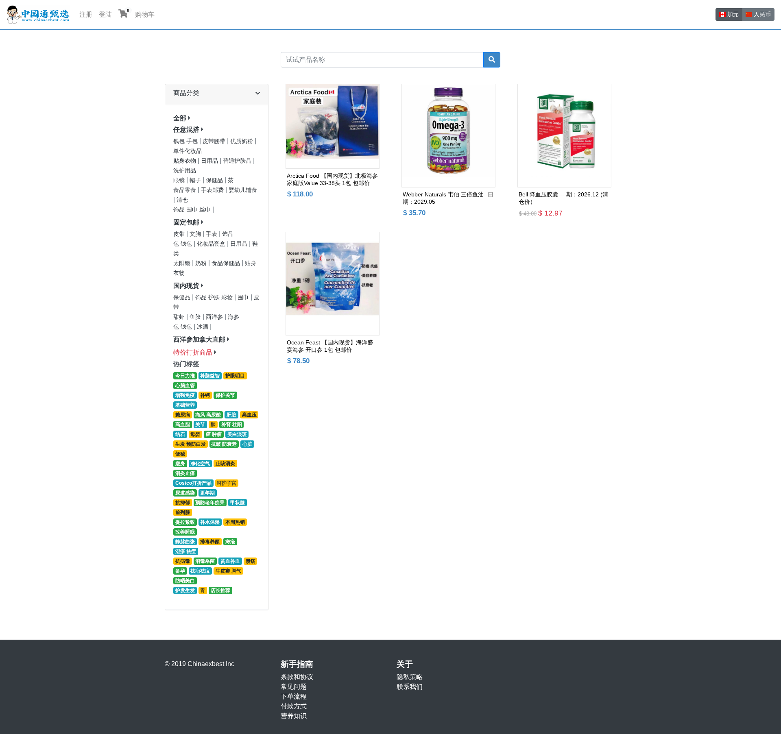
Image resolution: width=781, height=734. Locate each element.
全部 (179, 118)
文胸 (196, 234)
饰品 (227, 234)
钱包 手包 (186, 141)
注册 (85, 14)
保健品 (215, 180)
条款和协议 (297, 676)
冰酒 (203, 327)
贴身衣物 (185, 161)
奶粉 (201, 263)
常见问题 (294, 686)
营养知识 (294, 715)
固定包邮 (186, 222)
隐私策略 (410, 676)
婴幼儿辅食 (243, 190)
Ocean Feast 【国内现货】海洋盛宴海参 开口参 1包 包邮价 (330, 346)
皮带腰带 (215, 141)
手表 (212, 234)
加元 (732, 14)
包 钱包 (183, 244)
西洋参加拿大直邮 (199, 339)
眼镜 (179, 180)
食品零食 (185, 190)
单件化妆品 (187, 151)
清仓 (182, 200)
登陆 (105, 14)
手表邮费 (213, 190)
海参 (233, 317)
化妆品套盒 (212, 244)
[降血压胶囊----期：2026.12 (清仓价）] (564, 135)
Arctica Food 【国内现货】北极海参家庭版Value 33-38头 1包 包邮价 (332, 179)
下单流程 (294, 696)
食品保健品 (227, 263)
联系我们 (410, 686)
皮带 (179, 234)
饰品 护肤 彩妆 (214, 297)
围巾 (244, 297)
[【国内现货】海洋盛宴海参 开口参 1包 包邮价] (332, 283)
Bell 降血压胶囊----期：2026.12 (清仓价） (563, 198)
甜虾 (179, 317)
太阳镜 (182, 263)
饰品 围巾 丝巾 (192, 210)
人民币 (761, 14)
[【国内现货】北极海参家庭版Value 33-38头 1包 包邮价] (332, 126)
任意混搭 (186, 129)
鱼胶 (196, 317)
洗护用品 (184, 171)
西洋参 (215, 317)
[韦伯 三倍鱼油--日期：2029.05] (448, 135)
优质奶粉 (242, 141)
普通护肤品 (238, 161)
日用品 (210, 161)
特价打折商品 (192, 352)
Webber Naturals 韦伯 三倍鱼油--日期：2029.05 (448, 198)
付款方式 (294, 706)
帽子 (196, 180)
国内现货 (186, 285)
